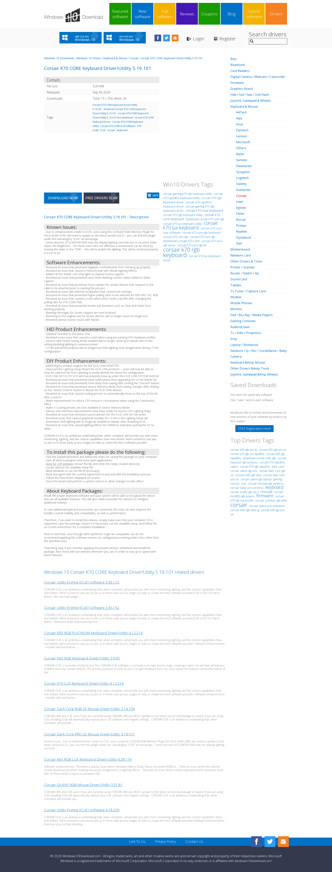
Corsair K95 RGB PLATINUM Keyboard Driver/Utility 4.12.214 (93, 632)
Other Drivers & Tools (246, 261)
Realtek (241, 231)
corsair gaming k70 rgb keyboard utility (187, 194)
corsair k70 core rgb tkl (192, 245)
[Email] (283, 841)
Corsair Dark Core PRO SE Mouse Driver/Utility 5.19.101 (89, 734)
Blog (232, 14)
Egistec (241, 208)
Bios (233, 59)
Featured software (120, 13)
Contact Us (194, 841)
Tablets (235, 285)
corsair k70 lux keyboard (190, 225)
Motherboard (240, 249)
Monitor (236, 309)
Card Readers (240, 71)
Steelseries (244, 166)
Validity (241, 184)
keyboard (274, 487)
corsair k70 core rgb (176, 237)
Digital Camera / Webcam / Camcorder (257, 77)
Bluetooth (237, 65)
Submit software (254, 13)
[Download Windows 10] (73, 15)
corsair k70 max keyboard (204, 210)
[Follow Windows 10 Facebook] (157, 38)
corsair (238, 504)
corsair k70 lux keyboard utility (182, 224)
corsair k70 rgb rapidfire (255, 466)
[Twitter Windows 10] (270, 841)
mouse (266, 491)
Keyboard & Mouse (115, 58)
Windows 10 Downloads (59, 58)
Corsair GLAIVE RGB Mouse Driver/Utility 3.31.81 (83, 784)
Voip (233, 339)
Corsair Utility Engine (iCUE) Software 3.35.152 (81, 607)
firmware (264, 496)
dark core (278, 466)
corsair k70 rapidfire (272, 462)
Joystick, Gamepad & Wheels (250, 100)
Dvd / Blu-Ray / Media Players (251, 315)
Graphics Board (241, 89)
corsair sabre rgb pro (244, 471)
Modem (235, 297)
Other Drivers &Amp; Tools (249, 368)
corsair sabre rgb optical (256, 479)
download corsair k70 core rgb (205, 219)
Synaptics (243, 172)
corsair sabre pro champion (267, 506)
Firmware (237, 83)
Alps (239, 118)
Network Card (240, 255)
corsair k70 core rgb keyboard (202, 232)
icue (243, 483)
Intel (239, 202)
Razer (240, 154)
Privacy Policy (165, 841)
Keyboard (122, 130)
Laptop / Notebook (244, 345)
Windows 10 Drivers (88, 58)
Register (227, 38)
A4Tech (241, 112)
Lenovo (241, 136)
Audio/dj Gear (240, 327)
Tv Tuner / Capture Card (248, 291)
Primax (241, 225)
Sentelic (241, 160)
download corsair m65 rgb (260, 458)
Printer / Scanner (242, 267)
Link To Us (137, 841)
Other (240, 214)
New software (142, 13)
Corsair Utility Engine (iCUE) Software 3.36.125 (81, 582)
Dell (239, 243)
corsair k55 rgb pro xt (272, 449)
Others (241, 148)
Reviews (187, 14)
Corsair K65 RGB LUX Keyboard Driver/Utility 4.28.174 (88, 759)
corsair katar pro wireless (247, 488)
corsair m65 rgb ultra (248, 475)
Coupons (209, 14)
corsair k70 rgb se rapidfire (247, 454)
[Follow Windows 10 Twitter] (166, 38)
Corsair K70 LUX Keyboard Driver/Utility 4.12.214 (84, 683)
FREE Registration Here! (254, 428)
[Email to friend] (175, 38)
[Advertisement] (101, 160)
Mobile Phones (241, 303)
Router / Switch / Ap (244, 273)
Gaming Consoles (243, 321)
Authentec (243, 190)
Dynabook (243, 237)
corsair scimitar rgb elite (271, 500)
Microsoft (243, 142)
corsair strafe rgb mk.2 (245, 492)
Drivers (276, 14)
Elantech (242, 130)
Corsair (133, 58)
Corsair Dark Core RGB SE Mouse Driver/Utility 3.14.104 (89, 708)
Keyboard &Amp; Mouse (247, 362)
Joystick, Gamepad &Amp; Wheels (254, 374)
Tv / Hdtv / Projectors (245, 333)
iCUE (102, 130)
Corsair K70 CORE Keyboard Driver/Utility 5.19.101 (171, 58)
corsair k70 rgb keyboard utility (183, 215)
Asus (239, 124)
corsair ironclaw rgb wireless (266, 483)
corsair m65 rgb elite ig (245, 510)
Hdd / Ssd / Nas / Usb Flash (249, 94)
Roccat (241, 219)
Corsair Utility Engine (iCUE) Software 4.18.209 (81, 809)
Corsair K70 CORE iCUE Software (117, 126)
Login (198, 38)
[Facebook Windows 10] (256, 841)
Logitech (242, 178)
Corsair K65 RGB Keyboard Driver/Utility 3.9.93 (82, 658)
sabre (234, 466)
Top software (165, 13)
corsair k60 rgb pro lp (244, 449)
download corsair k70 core (181, 241)
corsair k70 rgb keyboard (181, 252)
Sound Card (238, 279)
